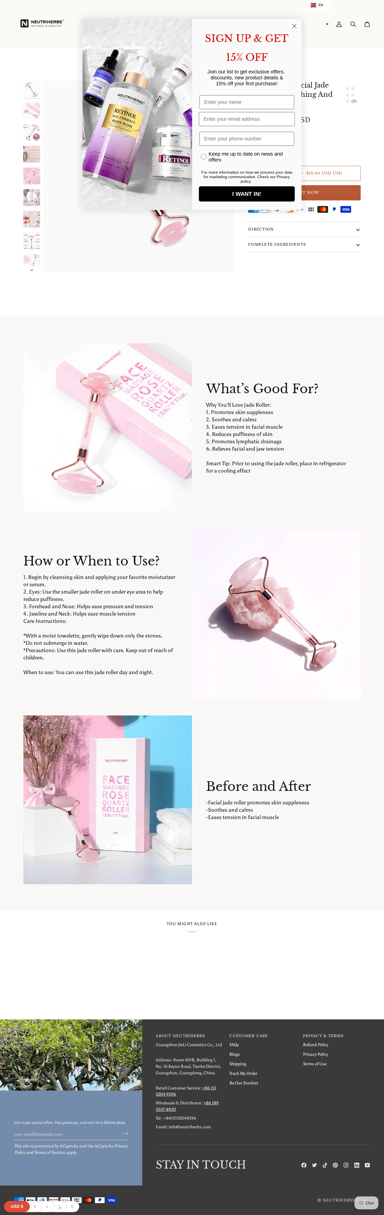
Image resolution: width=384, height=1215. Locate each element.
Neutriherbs (339, 1200)
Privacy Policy (315, 1054)
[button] (319, 5)
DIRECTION (261, 229)
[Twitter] (314, 1165)
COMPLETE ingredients (277, 244)
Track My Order (243, 1073)
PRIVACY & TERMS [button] (323, 1035)
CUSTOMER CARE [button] (248, 1035)
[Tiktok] (325, 1165)
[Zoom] (53, 262)
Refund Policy (315, 1044)
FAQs (234, 1044)
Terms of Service (49, 1152)
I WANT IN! (246, 194)
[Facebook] (303, 1165)
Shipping (237, 1063)
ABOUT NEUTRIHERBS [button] (180, 1035)
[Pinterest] (335, 1165)
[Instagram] (346, 1165)
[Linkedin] (356, 1165)
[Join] (123, 1133)
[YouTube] (367, 1165)
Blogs (234, 1054)
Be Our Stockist (243, 1083)
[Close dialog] (294, 26)
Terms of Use (314, 1063)
